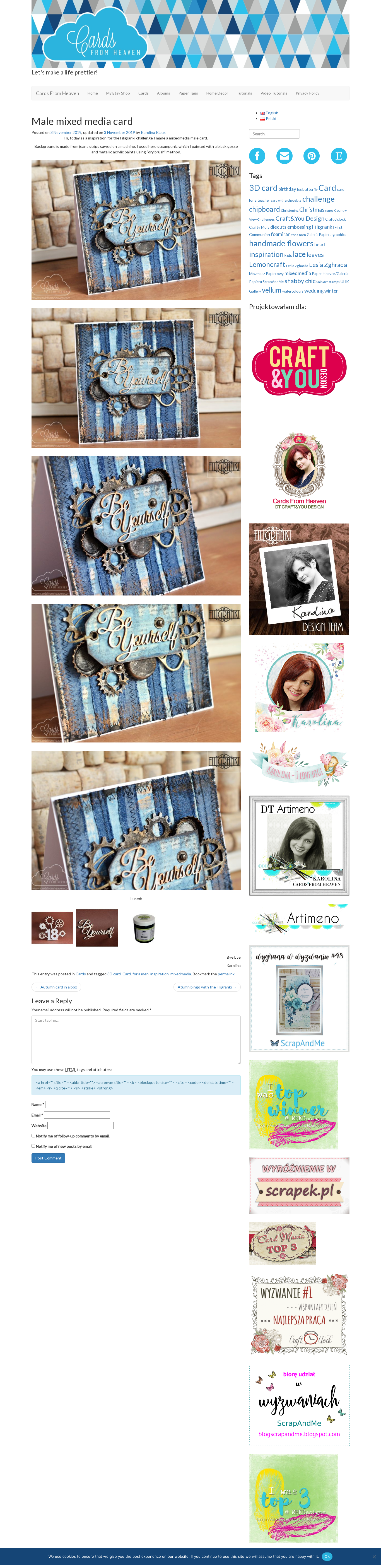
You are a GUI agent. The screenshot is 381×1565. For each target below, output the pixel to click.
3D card (114, 973)
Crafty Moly (259, 227)
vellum (271, 290)
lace (299, 254)
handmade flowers (281, 243)
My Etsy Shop (118, 93)
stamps (334, 282)
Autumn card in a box (56, 987)
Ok (327, 1556)
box (299, 189)
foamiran (281, 234)
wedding (314, 291)
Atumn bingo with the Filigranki (207, 987)
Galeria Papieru (319, 234)
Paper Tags (188, 93)
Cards (143, 93)
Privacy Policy (307, 93)
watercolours (292, 291)
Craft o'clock (335, 219)
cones (329, 210)
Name (38, 1104)
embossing (299, 227)
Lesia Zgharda (297, 266)
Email (37, 1115)
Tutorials (244, 93)
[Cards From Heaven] (190, 33)
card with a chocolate (286, 200)
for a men (140, 973)
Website (39, 1125)
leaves (315, 254)
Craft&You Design (300, 218)
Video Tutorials (274, 93)
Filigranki (323, 226)
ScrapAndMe (273, 281)
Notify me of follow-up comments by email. (73, 1136)
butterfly (310, 189)
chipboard (264, 209)
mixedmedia (180, 973)
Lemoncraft (267, 264)
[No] (374, 1556)
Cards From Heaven (57, 93)
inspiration (159, 973)
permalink (226, 973)
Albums (163, 93)
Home (93, 93)
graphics (339, 234)
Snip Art (322, 282)
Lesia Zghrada (328, 264)
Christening (289, 210)
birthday (287, 189)
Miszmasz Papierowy (266, 273)
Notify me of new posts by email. (64, 1146)
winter (331, 291)
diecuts (278, 227)
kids (288, 255)
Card (126, 973)
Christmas (311, 209)
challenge (318, 198)
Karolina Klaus (153, 132)
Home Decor (217, 93)
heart (319, 244)
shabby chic (299, 280)
